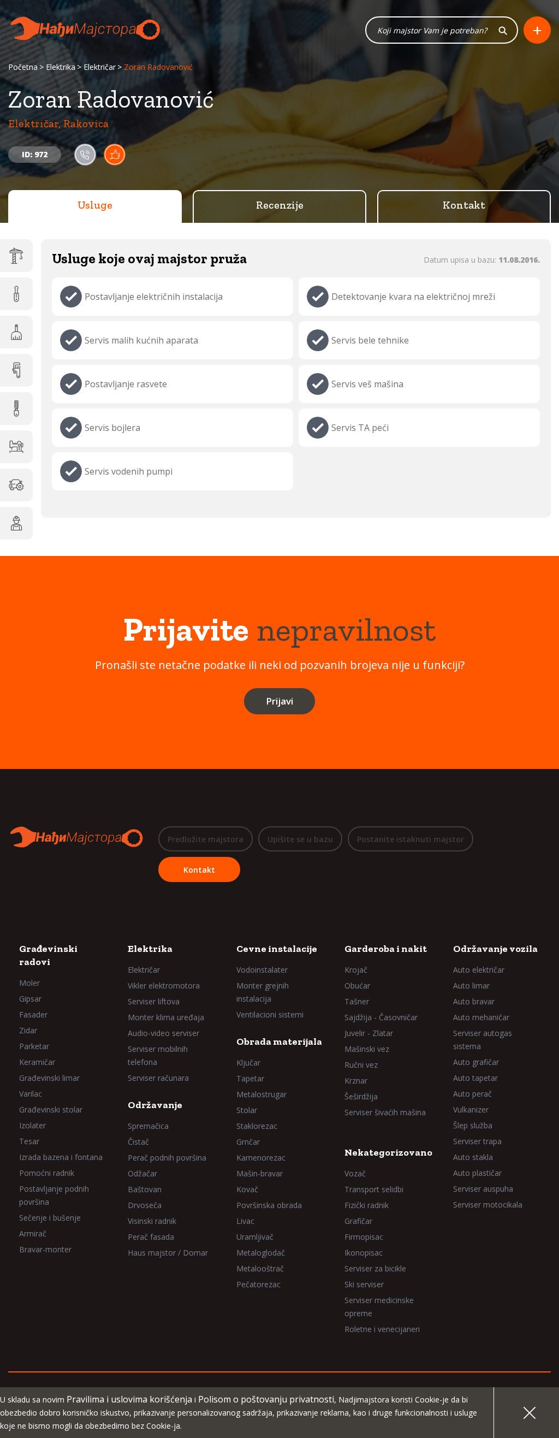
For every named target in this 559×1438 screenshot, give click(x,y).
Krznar (355, 1080)
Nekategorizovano (388, 1152)
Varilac (30, 1093)
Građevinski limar (49, 1078)
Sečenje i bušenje (50, 1217)
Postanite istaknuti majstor (410, 839)
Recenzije (280, 204)
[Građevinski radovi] (16, 255)
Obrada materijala (279, 1041)
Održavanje (155, 1105)
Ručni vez (361, 1065)
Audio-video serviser (163, 1033)
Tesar (29, 1141)
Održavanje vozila (495, 949)
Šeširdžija (361, 1096)
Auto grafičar (476, 1062)
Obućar (357, 985)
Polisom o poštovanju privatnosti (266, 1399)
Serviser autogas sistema (482, 1039)
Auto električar (478, 969)
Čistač (138, 1142)
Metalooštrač (260, 1268)
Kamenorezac (261, 1157)
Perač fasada (151, 1237)
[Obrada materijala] (16, 408)
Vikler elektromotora (164, 985)
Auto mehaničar (481, 1017)
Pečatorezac (258, 1284)
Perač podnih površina (167, 1157)
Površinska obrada (269, 1205)
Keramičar (37, 1062)
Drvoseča (145, 1205)
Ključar (248, 1062)
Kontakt (464, 204)
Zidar (28, 1030)
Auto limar (471, 985)
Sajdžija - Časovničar (381, 1017)
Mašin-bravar (259, 1173)
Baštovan (145, 1189)
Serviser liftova (154, 1001)
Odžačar (142, 1173)
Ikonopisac (363, 1252)
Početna (23, 67)
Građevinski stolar (50, 1109)
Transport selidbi (373, 1189)
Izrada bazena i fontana (61, 1157)
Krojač (355, 969)
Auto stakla (473, 1157)
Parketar (34, 1046)
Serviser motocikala (487, 1204)
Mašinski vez (366, 1049)
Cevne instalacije (276, 949)
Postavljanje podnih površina (54, 1195)
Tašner (356, 1001)
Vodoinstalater (262, 969)
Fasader (33, 1014)
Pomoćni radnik (46, 1173)
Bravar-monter (45, 1249)
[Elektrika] (16, 293)
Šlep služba (472, 1125)
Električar (100, 67)
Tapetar (250, 1078)
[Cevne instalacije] (16, 370)
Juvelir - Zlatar (368, 1033)
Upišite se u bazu (300, 839)
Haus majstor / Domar (168, 1252)
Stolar (246, 1110)
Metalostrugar (261, 1094)
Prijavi (279, 701)
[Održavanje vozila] (16, 485)
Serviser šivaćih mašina (385, 1112)
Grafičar (358, 1221)
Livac (245, 1221)
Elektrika (60, 67)
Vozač (355, 1173)
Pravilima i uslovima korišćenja (129, 1399)
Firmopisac (363, 1237)
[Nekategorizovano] (16, 523)
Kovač (247, 1189)
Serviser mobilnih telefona (158, 1055)
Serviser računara (158, 1078)
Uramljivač (254, 1237)
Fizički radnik (366, 1205)
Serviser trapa (477, 1141)
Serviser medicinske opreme (379, 1306)
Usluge (95, 204)
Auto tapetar (475, 1078)
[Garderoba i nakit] (16, 446)
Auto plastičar (477, 1173)
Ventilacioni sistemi (270, 1014)
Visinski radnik (152, 1221)
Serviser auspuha (483, 1188)
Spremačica (148, 1126)
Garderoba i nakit (385, 949)
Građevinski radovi (48, 955)
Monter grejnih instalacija (262, 992)
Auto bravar (474, 1001)
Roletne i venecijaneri (382, 1329)
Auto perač (472, 1093)
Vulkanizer (471, 1109)
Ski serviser (364, 1284)
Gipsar (30, 998)
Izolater (32, 1125)
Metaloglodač (260, 1252)
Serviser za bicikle (375, 1268)
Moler (29, 983)
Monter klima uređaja (166, 1017)
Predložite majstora (205, 839)
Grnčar (248, 1142)
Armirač (32, 1233)
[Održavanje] (16, 332)
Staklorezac (256, 1126)
